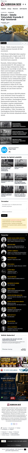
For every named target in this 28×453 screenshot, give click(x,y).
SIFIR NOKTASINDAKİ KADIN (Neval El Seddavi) (16, 291)
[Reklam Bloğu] (14, 362)
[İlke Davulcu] (3, 315)
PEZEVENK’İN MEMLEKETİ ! (16, 278)
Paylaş (4, 43)
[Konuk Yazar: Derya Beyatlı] (3, 239)
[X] (14, 424)
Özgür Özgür (12, 149)
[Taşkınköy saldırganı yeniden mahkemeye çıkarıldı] (7, 189)
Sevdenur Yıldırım (13, 283)
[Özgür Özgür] (4, 150)
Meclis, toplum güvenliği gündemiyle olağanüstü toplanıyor (20, 182)
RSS (4, 441)
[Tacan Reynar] (3, 277)
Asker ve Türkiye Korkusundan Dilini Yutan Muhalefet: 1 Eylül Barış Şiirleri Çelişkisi (16, 253)
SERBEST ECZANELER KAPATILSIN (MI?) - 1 (14, 310)
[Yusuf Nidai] (3, 271)
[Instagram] (16, 424)
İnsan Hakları (14, 433)
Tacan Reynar (11, 276)
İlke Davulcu (11, 315)
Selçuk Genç (11, 244)
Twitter (18, 428)
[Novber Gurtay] (7, 349)
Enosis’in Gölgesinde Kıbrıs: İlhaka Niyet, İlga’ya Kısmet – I (16, 246)
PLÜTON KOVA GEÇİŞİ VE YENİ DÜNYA (16, 297)
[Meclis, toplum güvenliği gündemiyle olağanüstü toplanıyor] (21, 176)
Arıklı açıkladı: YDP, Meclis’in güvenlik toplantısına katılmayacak (6, 169)
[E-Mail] (9, 152)
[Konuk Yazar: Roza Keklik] (3, 303)
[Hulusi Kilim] (3, 322)
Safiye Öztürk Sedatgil (14, 295)
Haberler (3, 8)
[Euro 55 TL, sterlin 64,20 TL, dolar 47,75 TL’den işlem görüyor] (21, 189)
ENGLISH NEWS (15, 435)
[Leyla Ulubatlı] (3, 328)
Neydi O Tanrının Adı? (14, 259)
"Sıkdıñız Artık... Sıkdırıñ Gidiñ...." (12, 272)
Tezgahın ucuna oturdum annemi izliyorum (15, 329)
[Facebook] (12, 424)
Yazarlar (4, 428)
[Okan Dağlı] (3, 265)
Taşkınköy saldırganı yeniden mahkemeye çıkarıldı (6, 195)
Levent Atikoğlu (12, 250)
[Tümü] (26, 235)
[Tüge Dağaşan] (3, 258)
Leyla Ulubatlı (12, 327)
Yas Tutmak (11, 285)
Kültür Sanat (5, 435)
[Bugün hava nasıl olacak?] (21, 163)
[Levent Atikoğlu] (3, 252)
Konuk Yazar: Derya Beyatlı (16, 238)
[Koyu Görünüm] (25, 4)
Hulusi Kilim (11, 321)
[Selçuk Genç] (3, 246)
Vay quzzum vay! (12, 323)
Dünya (9, 8)
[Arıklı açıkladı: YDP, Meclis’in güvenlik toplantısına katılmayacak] (7, 163)
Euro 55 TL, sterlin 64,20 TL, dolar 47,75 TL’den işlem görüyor (20, 195)
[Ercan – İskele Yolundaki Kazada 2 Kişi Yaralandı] (14, 33)
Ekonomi (15, 8)
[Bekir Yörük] (3, 290)
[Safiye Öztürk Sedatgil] (3, 296)
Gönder (4, 215)
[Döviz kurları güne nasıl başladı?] (7, 176)
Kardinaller (11, 316)
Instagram (5, 429)
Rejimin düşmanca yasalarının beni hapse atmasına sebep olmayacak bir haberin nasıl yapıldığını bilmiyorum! (16, 240)
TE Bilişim (18, 445)
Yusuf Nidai (11, 269)
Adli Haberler (23, 8)
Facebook (11, 428)
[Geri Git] (4, 1)
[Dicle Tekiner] (3, 309)
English (11, 429)
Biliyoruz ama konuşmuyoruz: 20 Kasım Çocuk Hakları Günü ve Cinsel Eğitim (17, 304)
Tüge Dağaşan (11, 257)
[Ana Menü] (23, 4)
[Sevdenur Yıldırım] (3, 284)
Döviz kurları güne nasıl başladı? (7, 182)
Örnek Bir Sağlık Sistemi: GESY (16, 266)
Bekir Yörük (11, 288)
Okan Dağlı (10, 264)
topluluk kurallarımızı (16, 220)
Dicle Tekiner (11, 308)
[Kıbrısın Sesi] (11, 4)
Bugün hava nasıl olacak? (19, 168)
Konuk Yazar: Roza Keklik (15, 301)
